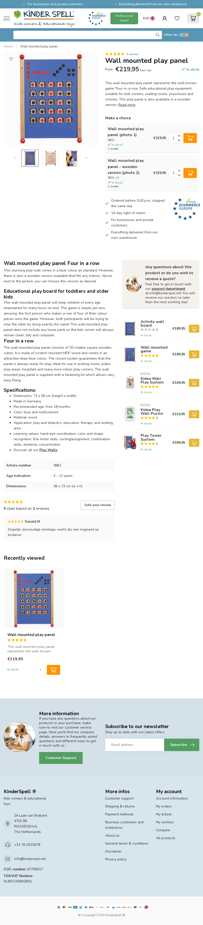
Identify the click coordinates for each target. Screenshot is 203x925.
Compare (163, 830)
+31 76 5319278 (27, 844)
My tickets (164, 814)
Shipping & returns (120, 806)
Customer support (119, 798)
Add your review (97, 505)
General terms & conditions (126, 843)
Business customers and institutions (124, 825)
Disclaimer (113, 851)
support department (168, 288)
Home (8, 46)
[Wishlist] (177, 18)
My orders (164, 806)
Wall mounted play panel (39, 46)
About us (112, 835)
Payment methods (119, 814)
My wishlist (165, 822)
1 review (132, 54)
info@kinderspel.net (30, 858)
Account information (172, 798)
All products (165, 838)
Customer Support (61, 757)
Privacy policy (116, 859)
